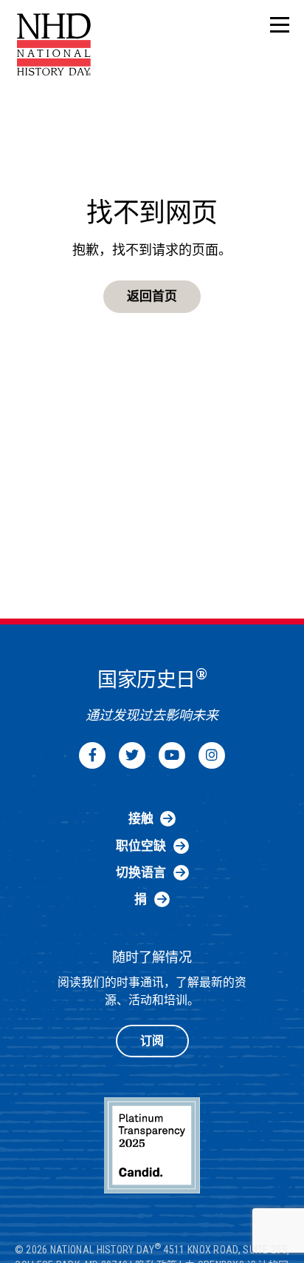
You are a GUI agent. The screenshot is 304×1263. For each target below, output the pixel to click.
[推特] (132, 755)
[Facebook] (92, 755)
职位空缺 (141, 845)
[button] (280, 25)
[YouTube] (172, 755)
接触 (141, 818)
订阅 (152, 1041)
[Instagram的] (211, 755)
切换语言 (141, 872)
